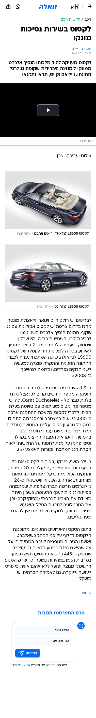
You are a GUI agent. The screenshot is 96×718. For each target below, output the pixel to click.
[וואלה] (48, 6)
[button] (75, 6)
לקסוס (86, 593)
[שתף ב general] (8, 6)
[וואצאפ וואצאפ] (18, 6)
